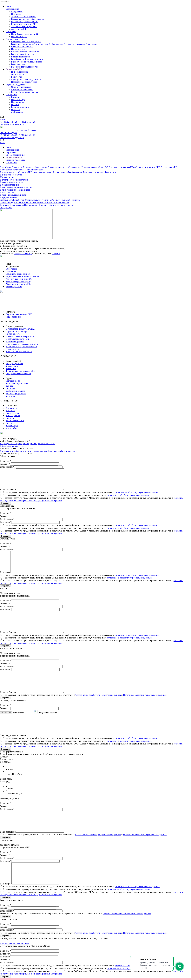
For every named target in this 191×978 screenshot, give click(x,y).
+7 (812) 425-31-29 (27, 122)
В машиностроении (20, 57)
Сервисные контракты (22, 89)
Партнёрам (11, 31)
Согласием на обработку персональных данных (98, 695)
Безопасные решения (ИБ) (23, 24)
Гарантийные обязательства (24, 92)
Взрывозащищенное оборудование (27, 19)
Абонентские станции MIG (24, 26)
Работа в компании (20, 107)
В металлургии (18, 64)
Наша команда (18, 99)
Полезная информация (17, 110)
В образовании (56, 44)
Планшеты (16, 14)
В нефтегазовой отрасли (22, 54)
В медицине (91, 44)
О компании (11, 94)
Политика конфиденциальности (16, 389)
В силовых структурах (74, 44)
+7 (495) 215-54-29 (8, 122)
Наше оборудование (12, 7)
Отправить (5, 503)
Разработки (16, 77)
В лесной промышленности (24, 67)
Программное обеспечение (24, 82)
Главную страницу (23, 253)
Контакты (16, 97)
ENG (2, 119)
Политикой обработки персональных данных (145, 695)
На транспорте (18, 49)
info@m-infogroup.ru (27, 443)
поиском (56, 253)
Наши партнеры (19, 36)
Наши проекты (18, 102)
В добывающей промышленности (27, 59)
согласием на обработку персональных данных (137, 492)
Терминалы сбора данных (23, 16)
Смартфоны (17, 11)
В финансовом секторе (22, 46)
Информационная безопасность (19, 73)
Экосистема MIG (14, 69)
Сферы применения (15, 39)
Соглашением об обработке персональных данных (127, 913)
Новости (15, 104)
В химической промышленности (26, 62)
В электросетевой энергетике (25, 51)
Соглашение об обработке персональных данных (18, 383)
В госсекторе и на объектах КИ (26, 41)
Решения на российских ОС (24, 21)
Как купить (11, 408)
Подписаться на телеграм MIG (14, 943)
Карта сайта (11, 428)
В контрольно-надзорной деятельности (29, 44)
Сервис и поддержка (15, 84)
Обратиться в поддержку (12, 124)
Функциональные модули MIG (26, 79)
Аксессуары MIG (19, 29)
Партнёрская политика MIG (24, 34)
